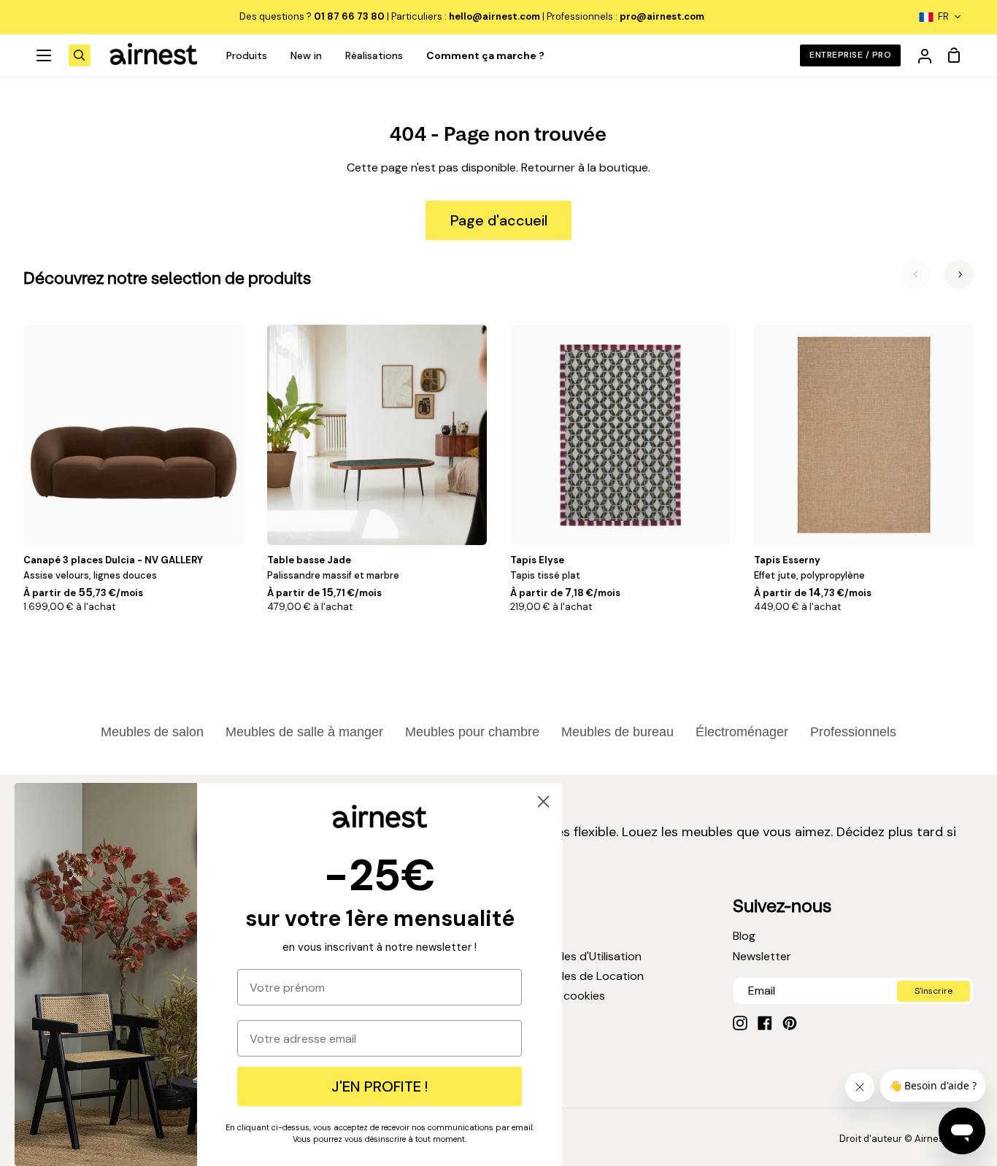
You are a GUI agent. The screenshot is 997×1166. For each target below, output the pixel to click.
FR (943, 16)
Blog (744, 935)
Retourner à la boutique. (585, 167)
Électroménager (742, 732)
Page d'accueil (498, 220)
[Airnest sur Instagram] (740, 1023)
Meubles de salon (152, 732)
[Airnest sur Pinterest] (789, 1023)
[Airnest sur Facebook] (765, 1023)
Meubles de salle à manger (304, 732)
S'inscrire (933, 991)
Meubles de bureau (617, 732)
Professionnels (853, 732)
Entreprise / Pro (850, 55)
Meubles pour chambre (472, 732)
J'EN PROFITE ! (379, 1086)
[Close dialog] (543, 801)
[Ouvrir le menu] (44, 55)
